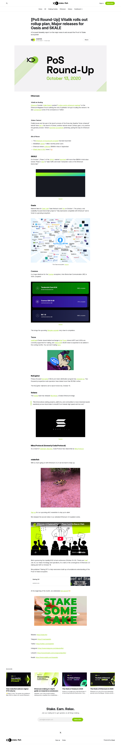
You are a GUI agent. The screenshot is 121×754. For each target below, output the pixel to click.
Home (40, 9)
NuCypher (45, 379)
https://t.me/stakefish (44, 639)
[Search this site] (7, 3)
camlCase (34, 340)
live (64, 208)
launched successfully (56, 128)
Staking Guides (53, 9)
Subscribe (110, 3)
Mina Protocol (79, 449)
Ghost (113, 740)
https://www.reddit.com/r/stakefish (47, 657)
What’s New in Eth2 (39, 149)
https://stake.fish (42, 635)
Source (60, 198)
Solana (70, 9)
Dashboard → (78, 9)
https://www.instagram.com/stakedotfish (51, 648)
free (86, 560)
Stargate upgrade (53, 330)
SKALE (52, 159)
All (45, 9)
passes (42, 144)
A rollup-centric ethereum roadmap (68, 105)
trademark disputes (46, 449)
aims (42, 162)
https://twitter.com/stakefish (45, 644)
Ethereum (63, 9)
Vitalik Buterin (47, 105)
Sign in (101, 3)
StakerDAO (58, 343)
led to (41, 125)
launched (63, 159)
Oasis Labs (45, 208)
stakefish (39, 39)
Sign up (33, 512)
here (58, 345)
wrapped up (80, 379)
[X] (60, 732)
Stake (64, 740)
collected (47, 146)
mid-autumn (64, 591)
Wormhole (54, 396)
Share (86, 40)
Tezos (65, 340)
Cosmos (50, 274)
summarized (37, 110)
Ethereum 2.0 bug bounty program (47, 141)
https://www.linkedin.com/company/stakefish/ (51, 653)
